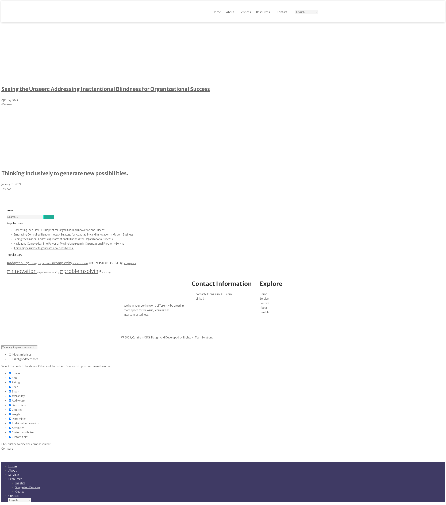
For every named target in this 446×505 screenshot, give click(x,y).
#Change (33, 264)
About (230, 12)
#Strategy (106, 272)
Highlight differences (25, 359)
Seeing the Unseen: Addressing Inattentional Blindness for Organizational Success (105, 89)
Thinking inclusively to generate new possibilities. (64, 173)
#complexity (61, 263)
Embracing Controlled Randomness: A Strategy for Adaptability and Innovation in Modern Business (73, 234)
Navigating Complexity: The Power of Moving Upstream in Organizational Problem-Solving (69, 243)
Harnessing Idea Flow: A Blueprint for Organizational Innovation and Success (60, 230)
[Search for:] (25, 216)
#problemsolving (80, 271)
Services (245, 12)
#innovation (22, 271)
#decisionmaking (106, 262)
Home (217, 12)
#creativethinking (80, 264)
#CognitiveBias (44, 264)
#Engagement (130, 264)
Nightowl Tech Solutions (198, 337)
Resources (263, 12)
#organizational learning (48, 272)
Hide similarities (21, 354)
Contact (282, 12)
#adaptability (18, 263)
